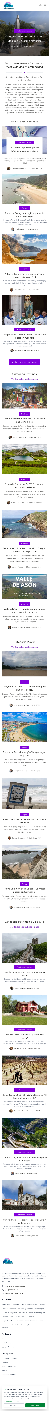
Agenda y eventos (9, 1374)
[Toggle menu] (45, 5)
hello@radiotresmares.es (14, 1293)
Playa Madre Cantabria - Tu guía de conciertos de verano (23, 1305)
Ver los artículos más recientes (24, 362)
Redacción (7, 1334)
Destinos (24, 414)
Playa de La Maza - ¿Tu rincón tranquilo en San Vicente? (23, 1321)
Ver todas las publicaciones (24, 379)
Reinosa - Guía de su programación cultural (18, 1317)
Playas (24, 208)
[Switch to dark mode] (40, 5)
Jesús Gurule (6, 1343)
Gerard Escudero (8, 1339)
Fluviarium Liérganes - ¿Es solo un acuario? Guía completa (23, 1313)
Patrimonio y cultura (24, 31)
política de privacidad (11, 1401)
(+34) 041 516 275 (11, 1290)
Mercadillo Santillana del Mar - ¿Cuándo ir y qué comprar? (23, 1309)
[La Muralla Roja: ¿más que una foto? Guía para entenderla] (24, 140)
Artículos (6, 1299)
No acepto (13, 1405)
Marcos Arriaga (8, 1347)
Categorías (7, 1353)
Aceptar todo (35, 1405)
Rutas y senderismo (9, 1366)
